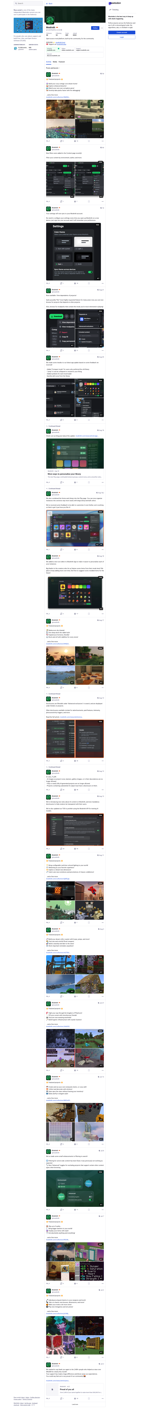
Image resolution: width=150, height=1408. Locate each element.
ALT (72, 116)
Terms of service (27, 1399)
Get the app (27, 1403)
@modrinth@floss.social (53, 30)
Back (50, 4)
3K (47, 35)
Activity (48, 62)
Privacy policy (18, 1399)
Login (122, 37)
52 (57, 35)
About (23, 1397)
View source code (25, 1405)
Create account (122, 32)
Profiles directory (35, 1397)
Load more (75, 1404)
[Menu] (102, 28)
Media (55, 62)
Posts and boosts (52, 68)
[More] (102, 141)
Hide (100, 101)
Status (27, 1397)
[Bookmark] (89, 141)
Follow (95, 28)
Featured (62, 62)
